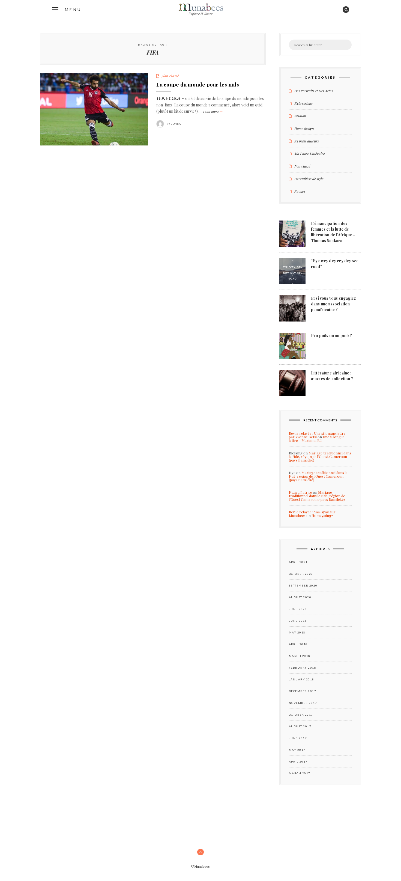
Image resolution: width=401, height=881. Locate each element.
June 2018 (298, 620)
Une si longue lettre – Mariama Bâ (317, 438)
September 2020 (303, 585)
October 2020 (301, 573)
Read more (212, 111)
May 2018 (297, 632)
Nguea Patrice (300, 492)
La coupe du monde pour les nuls (197, 84)
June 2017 (298, 738)
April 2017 (298, 761)
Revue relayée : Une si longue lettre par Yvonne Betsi (317, 435)
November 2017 (303, 702)
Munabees (200, 7)
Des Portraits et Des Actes (313, 91)
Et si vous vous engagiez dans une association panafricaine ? (333, 304)
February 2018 (302, 667)
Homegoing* (322, 515)
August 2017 (300, 726)
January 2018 (301, 679)
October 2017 (301, 714)
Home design (304, 128)
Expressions (303, 103)
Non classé (170, 75)
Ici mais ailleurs (306, 141)
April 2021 (298, 562)
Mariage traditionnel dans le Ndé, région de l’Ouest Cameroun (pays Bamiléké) (320, 456)
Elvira (176, 123)
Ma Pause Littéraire (309, 153)
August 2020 (300, 597)
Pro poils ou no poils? (331, 335)
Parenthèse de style (309, 178)
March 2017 (299, 773)
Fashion (300, 116)
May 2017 (297, 749)
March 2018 (299, 655)
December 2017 (302, 691)
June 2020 (298, 609)
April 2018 (298, 644)
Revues (299, 191)
